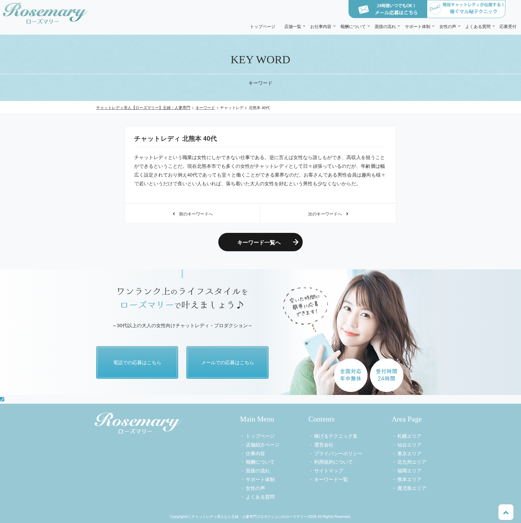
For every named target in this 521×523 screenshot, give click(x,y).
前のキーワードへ (194, 213)
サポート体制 (417, 26)
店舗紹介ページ (262, 444)
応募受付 (508, 26)
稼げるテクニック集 (336, 435)
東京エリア (409, 453)
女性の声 (447, 26)
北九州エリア (411, 461)
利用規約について (333, 461)
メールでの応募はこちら (227, 362)
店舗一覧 (292, 26)
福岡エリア (409, 470)
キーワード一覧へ (259, 242)
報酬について (353, 26)
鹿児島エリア (411, 487)
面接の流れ (385, 26)
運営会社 (323, 444)
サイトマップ (328, 470)
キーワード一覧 (331, 479)
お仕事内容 (320, 26)
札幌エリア (409, 435)
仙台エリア (409, 444)
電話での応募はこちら (137, 362)
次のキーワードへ (327, 213)
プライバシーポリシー (338, 453)
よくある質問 (478, 26)
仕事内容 (255, 453)
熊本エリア (409, 479)
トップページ (262, 26)
